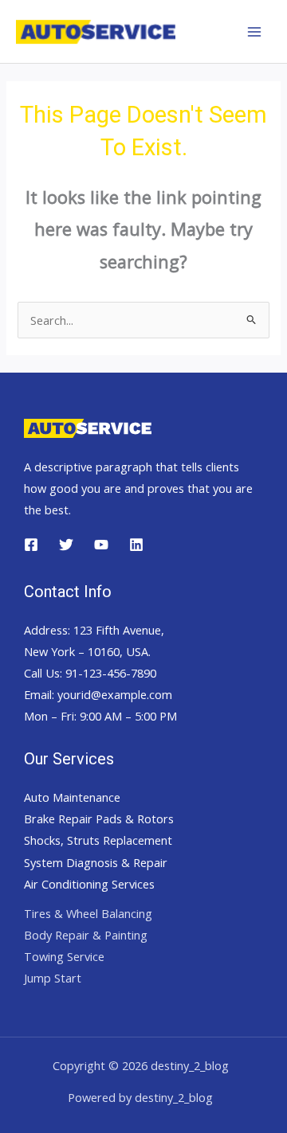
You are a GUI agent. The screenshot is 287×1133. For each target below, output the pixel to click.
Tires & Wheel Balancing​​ (88, 913)
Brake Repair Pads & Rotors (99, 818)
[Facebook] (31, 544)
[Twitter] (66, 544)
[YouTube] (101, 544)
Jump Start (52, 978)
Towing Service (64, 956)
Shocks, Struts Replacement (98, 840)
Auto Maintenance (72, 797)
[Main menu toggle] (254, 32)
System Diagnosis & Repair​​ (95, 862)
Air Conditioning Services (89, 884)
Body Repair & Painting (85, 935)
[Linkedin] (136, 544)
